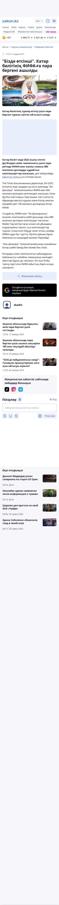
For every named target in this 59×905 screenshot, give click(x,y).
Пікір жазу (50, 416)
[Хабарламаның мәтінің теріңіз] (29, 408)
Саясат (5, 27)
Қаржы (22, 27)
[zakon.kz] (10, 20)
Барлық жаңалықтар (21, 47)
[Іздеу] (47, 21)
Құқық (39, 27)
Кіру (55, 399)
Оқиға (31, 27)
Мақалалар (50, 27)
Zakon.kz (7, 177)
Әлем (13, 27)
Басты (5, 47)
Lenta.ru (17, 177)
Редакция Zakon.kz (44, 47)
